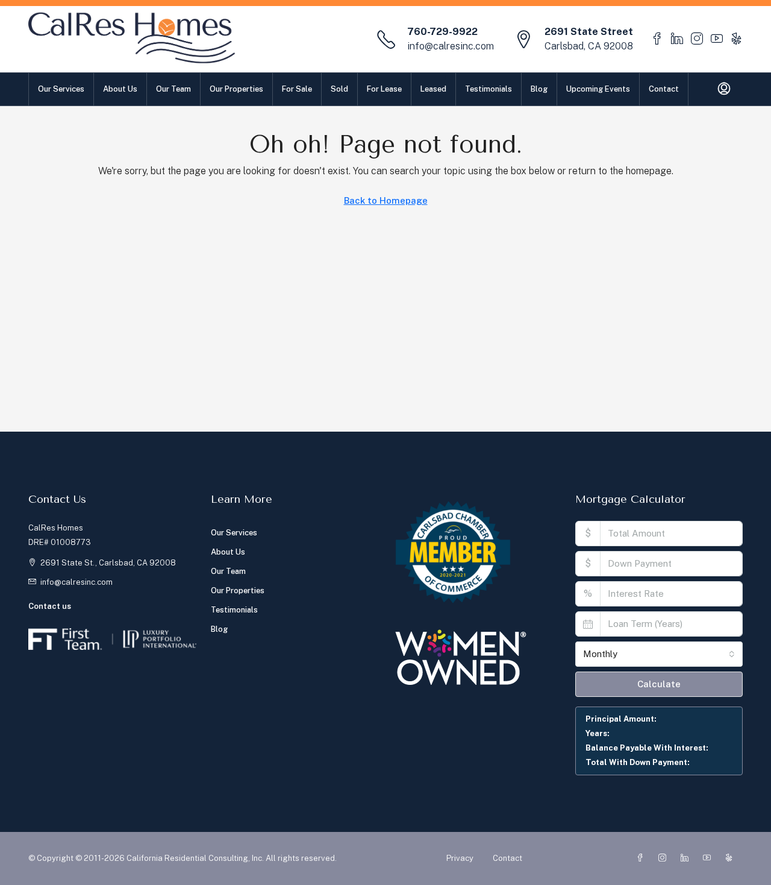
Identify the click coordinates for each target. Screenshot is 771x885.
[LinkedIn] (687, 858)
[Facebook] (642, 858)
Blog (539, 88)
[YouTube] (709, 858)
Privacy (459, 858)
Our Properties (236, 88)
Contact (664, 88)
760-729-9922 (442, 31)
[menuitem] (724, 89)
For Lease (384, 88)
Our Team (173, 88)
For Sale (297, 88)
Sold (339, 88)
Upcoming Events (598, 88)
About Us (120, 88)
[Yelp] (731, 858)
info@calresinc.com (450, 46)
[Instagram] (664, 858)
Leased (433, 88)
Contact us (49, 606)
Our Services (61, 88)
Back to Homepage (386, 200)
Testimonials (488, 88)
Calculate (659, 684)
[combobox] (659, 654)
